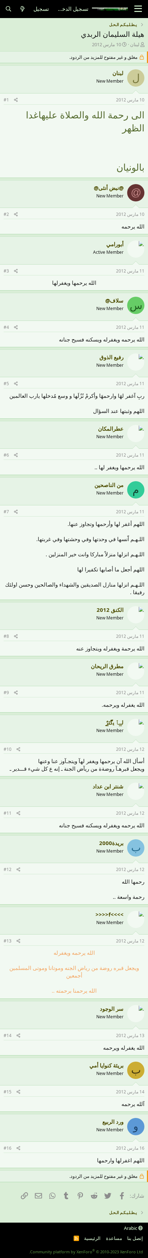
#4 (6, 327)
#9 (6, 692)
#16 (7, 1148)
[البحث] (8, 9)
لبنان (134, 44)
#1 (6, 100)
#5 (6, 383)
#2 (6, 214)
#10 (7, 749)
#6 (6, 455)
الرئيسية (92, 1238)
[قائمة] (138, 9)
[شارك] (15, 100)
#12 (7, 869)
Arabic (131, 1228)
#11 (7, 813)
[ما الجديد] (22, 9)
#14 (7, 1035)
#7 (6, 512)
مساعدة (114, 1238)
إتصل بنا (135, 1238)
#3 (6, 271)
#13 (7, 941)
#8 (6, 636)
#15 (7, 1092)
